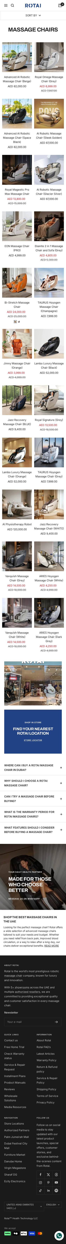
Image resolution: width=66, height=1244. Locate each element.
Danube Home (13, 1161)
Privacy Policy (45, 1102)
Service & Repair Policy (47, 1080)
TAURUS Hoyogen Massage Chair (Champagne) (49, 307)
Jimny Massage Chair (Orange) (17, 365)
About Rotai (44, 1040)
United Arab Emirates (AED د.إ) (20, 1206)
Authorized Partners (16, 1130)
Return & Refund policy (47, 1069)
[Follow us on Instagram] (41, 1182)
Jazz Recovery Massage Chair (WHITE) (49, 526)
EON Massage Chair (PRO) (17, 248)
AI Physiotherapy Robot (17, 524)
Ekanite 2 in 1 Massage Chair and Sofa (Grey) (49, 248)
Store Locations (14, 1123)
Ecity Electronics (14, 1181)
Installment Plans (15, 1076)
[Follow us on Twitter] (48, 1175)
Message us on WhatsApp (24, 899)
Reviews (9, 1089)
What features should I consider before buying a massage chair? (29, 830)
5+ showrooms (20, 987)
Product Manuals (15, 1082)
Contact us (11, 1040)
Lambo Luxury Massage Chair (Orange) (17, 474)
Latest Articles (46, 1053)
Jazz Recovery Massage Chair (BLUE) (17, 422)
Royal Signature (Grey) (49, 420)
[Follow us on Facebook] (41, 1175)
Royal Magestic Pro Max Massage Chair (17, 191)
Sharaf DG (10, 1174)
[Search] (12, 5)
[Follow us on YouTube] (56, 1182)
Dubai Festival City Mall (15, 1146)
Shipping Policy (46, 1089)
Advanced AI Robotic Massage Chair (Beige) (17, 79)
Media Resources (15, 1107)
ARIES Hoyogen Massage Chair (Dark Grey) (49, 637)
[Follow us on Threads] (56, 1175)
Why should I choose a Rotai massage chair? (26, 783)
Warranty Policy (46, 1060)
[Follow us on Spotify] (56, 1190)
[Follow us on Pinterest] (48, 1182)
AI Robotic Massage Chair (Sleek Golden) (49, 135)
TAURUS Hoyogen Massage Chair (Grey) (48, 474)
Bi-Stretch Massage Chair (17, 304)
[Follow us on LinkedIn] (48, 1190)
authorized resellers (27, 991)
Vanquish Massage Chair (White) (17, 635)
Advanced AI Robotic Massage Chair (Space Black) (17, 138)
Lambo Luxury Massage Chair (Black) (49, 365)
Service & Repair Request (14, 1067)
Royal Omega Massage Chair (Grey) (49, 79)
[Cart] (60, 5)
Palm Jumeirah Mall (16, 1137)
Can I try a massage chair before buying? (29, 799)
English (51, 1204)
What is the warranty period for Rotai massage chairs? (29, 814)
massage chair (13, 975)
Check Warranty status (14, 1056)
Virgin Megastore (15, 1168)
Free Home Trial (14, 1047)
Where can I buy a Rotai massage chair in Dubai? (28, 768)
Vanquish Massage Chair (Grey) (17, 578)
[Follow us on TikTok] (41, 1190)
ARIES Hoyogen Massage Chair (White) (49, 578)
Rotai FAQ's (44, 1047)
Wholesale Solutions (10, 1098)
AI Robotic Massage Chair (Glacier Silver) (49, 191)
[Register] (56, 1022)
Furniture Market (14, 1154)
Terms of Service (47, 1096)
